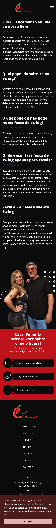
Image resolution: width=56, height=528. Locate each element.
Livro (28, 440)
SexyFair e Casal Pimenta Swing (25, 209)
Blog (28, 460)
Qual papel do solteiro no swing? (25, 76)
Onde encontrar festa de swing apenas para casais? (27, 157)
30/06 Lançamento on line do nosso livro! (26, 24)
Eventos (28, 433)
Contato (28, 467)
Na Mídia (28, 446)
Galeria (28, 453)
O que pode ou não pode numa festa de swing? (24, 120)
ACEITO (28, 521)
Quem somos (28, 426)
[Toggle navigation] (52, 7)
